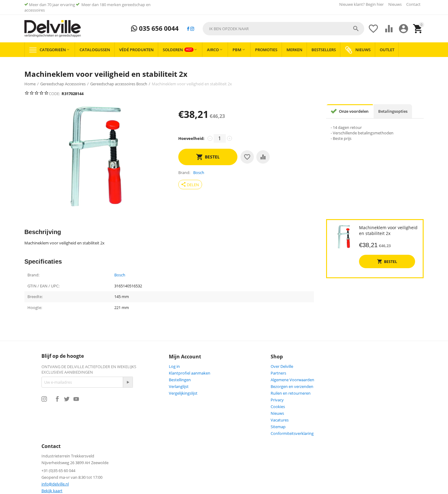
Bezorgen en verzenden (292, 386)
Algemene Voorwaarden (292, 379)
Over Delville (282, 366)
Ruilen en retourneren (291, 393)
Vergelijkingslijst (183, 393)
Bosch (119, 275)
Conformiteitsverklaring (292, 433)
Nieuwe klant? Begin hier (361, 4)
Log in (174, 366)
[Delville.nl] (52, 28)
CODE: (54, 93)
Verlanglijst (179, 386)
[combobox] (283, 28)
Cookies (278, 406)
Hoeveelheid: (191, 138)
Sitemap (278, 426)
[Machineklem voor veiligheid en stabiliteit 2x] (95, 156)
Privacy (277, 400)
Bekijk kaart (51, 490)
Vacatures (280, 420)
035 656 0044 (158, 29)
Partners (278, 373)
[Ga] (128, 382)
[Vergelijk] (263, 157)
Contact (413, 4)
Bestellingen (180, 379)
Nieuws (395, 4)
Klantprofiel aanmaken (189, 373)
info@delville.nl (55, 484)
